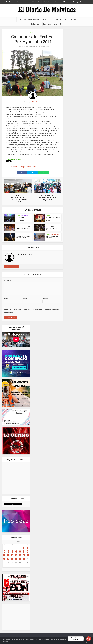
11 (8, 555)
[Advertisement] (16, 617)
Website (45, 298)
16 (27, 555)
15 (24, 555)
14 (20, 555)
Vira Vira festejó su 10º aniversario (52, 236)
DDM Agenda (54, 19)
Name (7, 298)
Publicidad (64, 19)
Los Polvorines (12, 167)
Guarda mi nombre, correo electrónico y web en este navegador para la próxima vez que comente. (32, 311)
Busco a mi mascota (40, 19)
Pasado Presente (77, 19)
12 (12, 555)
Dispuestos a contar (50, 24)
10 (4, 555)
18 (8, 558)
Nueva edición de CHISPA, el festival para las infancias (23, 219)
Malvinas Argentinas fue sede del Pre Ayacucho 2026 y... (53, 219)
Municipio (22, 167)
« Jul (3, 570)
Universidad (24, 215)
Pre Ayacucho (32, 167)
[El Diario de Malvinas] (46, 9)
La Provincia (35, 24)
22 (24, 558)
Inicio (12, 19)
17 (4, 558)
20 (16, 558)
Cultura (32, 33)
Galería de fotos (55, 234)
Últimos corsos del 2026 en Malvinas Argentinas (23, 227)
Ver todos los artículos (11, 267)
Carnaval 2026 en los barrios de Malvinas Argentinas (52, 228)
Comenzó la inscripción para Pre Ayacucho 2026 (23, 236)
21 (20, 558)
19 (12, 558)
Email (25, 298)
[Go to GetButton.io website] (89, 642)
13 (16, 555)
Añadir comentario (31, 46)
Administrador (45, 46)
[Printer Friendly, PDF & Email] (13, 159)
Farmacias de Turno (24, 19)
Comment (7, 280)
